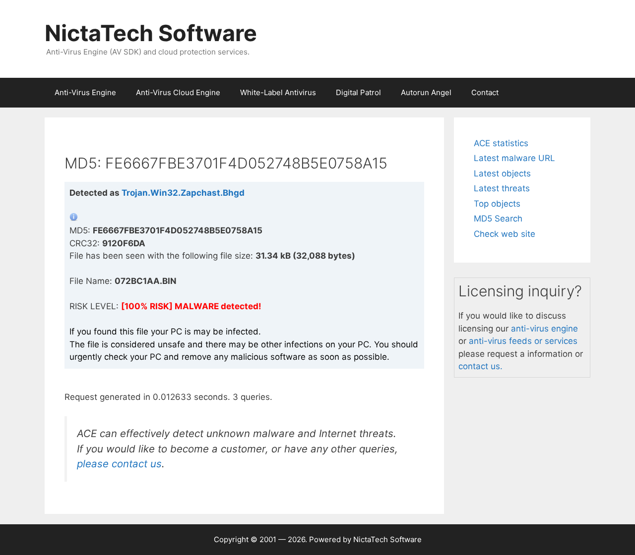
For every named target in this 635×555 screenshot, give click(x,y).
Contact (485, 92)
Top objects (497, 204)
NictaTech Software (151, 33)
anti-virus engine (544, 328)
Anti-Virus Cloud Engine (178, 92)
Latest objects (502, 173)
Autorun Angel (426, 92)
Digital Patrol (358, 92)
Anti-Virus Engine (85, 92)
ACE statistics (501, 143)
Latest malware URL (514, 158)
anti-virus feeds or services (523, 341)
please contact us (119, 463)
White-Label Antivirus (278, 92)
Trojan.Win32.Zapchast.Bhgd (183, 193)
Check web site (504, 234)
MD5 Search (498, 218)
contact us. (480, 366)
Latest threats (502, 188)
